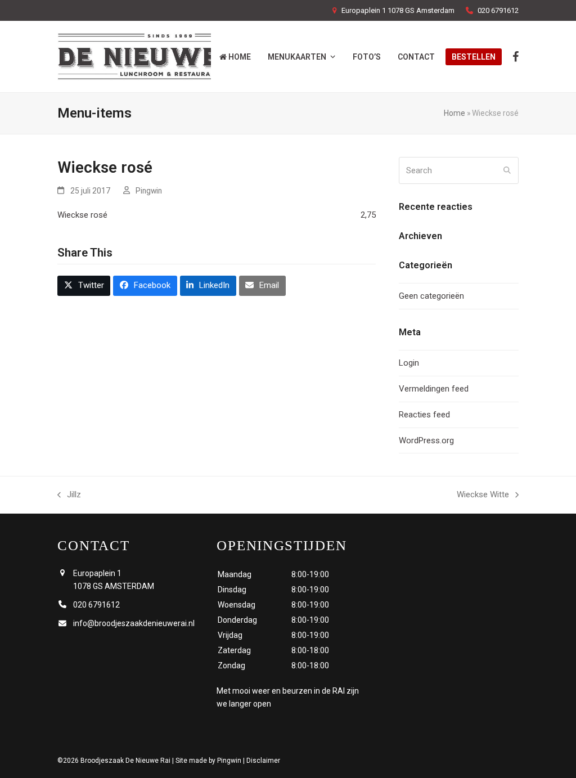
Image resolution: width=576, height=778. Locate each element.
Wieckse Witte (483, 495)
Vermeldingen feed (434, 389)
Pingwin (149, 190)
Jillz (69, 495)
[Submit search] (507, 170)
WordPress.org (426, 440)
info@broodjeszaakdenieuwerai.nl (134, 623)
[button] (83, 286)
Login (409, 363)
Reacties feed (424, 415)
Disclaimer (263, 760)
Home (454, 113)
